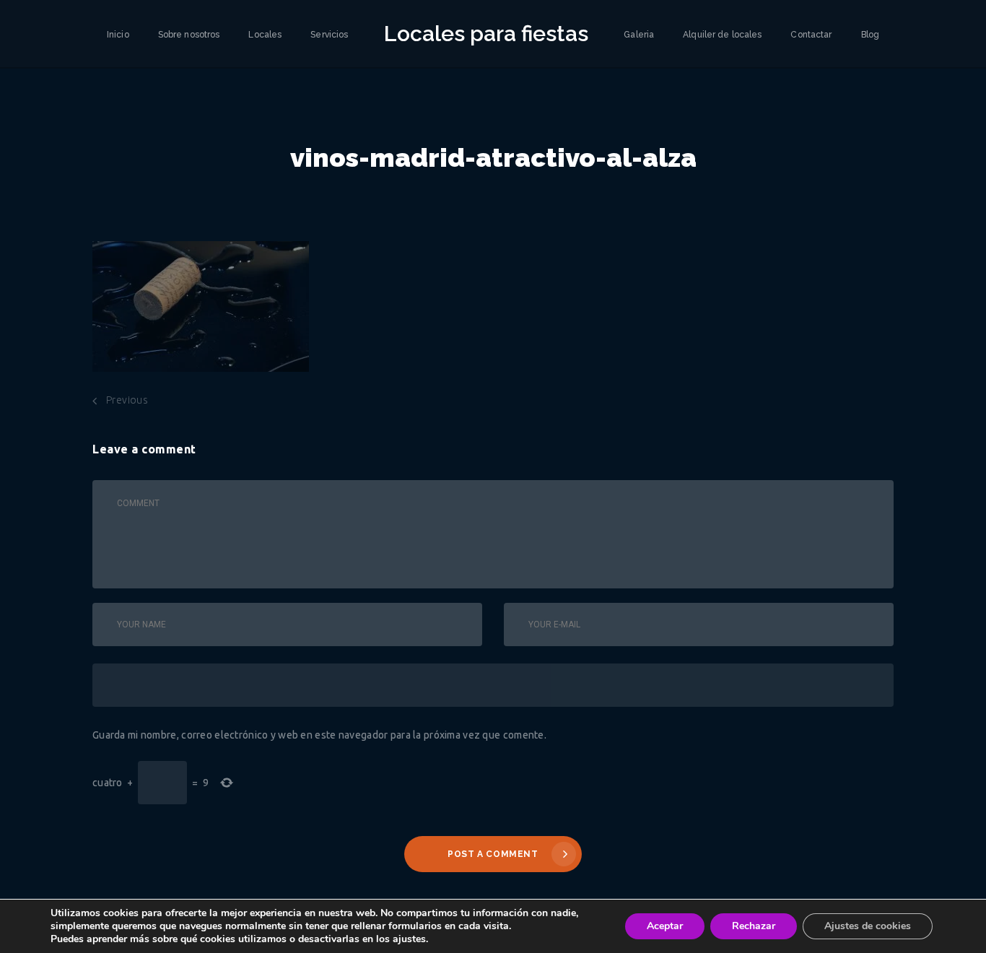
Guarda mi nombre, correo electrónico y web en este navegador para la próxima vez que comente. (319, 735)
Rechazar (753, 926)
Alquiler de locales (722, 35)
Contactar (811, 35)
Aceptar (665, 926)
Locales (265, 35)
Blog (870, 35)
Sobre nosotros (189, 35)
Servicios (329, 35)
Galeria (639, 35)
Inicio (118, 35)
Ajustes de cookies (867, 926)
